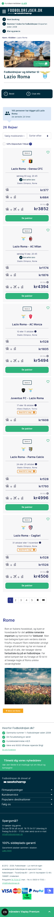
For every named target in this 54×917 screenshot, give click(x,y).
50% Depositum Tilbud (17, 144)
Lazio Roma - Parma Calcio (27, 457)
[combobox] (14, 136)
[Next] (38, 600)
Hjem (4, 37)
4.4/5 (24, 3)
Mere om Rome (13, 710)
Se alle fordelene (9, 749)
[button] (4, 11)
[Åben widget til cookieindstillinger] (4, 911)
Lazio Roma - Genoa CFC (27, 168)
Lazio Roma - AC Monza (27, 324)
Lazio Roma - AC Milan (27, 246)
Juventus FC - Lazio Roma (27, 398)
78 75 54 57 (16, 879)
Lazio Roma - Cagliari (27, 535)
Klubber (12, 37)
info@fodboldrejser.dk (12, 834)
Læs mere (7, 851)
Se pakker (27, 218)
